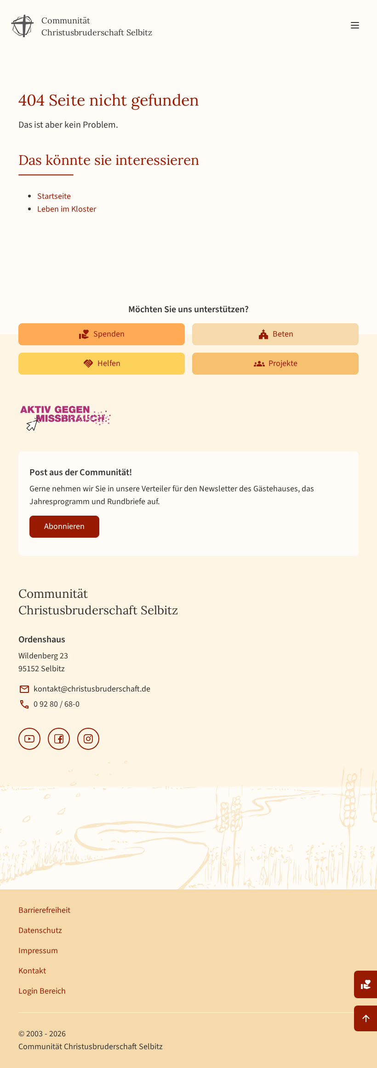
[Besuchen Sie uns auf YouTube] (29, 739)
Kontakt (32, 971)
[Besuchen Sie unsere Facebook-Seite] (59, 739)
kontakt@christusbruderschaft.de (92, 689)
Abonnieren (64, 526)
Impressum (38, 950)
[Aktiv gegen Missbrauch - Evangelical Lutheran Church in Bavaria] (66, 419)
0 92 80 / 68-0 (57, 704)
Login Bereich (42, 991)
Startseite (54, 196)
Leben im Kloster (66, 209)
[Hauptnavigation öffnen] (355, 26)
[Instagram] (88, 739)
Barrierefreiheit (44, 910)
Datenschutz (40, 930)
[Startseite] (22, 26)
